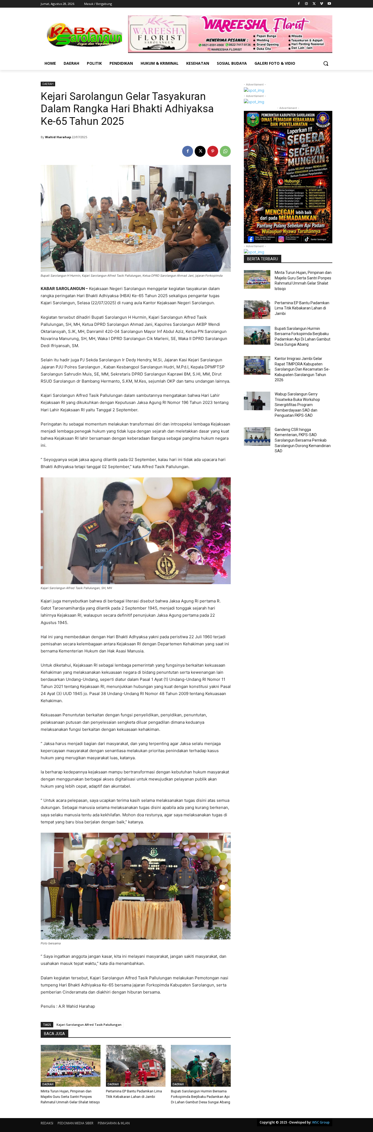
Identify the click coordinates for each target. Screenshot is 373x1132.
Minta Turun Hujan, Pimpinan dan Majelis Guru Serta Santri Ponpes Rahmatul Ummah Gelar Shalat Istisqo (70, 1096)
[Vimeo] (321, 4)
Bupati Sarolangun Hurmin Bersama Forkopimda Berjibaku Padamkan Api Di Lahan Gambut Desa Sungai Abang (200, 1096)
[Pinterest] (212, 151)
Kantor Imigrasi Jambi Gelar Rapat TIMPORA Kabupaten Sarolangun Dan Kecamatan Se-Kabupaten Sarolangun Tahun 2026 (302, 369)
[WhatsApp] (225, 151)
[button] (325, 63)
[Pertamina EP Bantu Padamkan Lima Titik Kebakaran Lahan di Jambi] (136, 1066)
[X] (314, 4)
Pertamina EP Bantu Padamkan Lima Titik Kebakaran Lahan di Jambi (302, 308)
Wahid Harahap (58, 137)
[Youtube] (329, 4)
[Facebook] (299, 4)
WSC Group (321, 1122)
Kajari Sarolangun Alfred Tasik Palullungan (89, 1024)
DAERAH (48, 84)
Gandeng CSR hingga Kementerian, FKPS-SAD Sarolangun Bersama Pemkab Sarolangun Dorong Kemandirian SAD (303, 440)
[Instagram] (306, 4)
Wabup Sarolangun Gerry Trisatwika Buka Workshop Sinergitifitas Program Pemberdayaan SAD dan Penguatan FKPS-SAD (297, 405)
